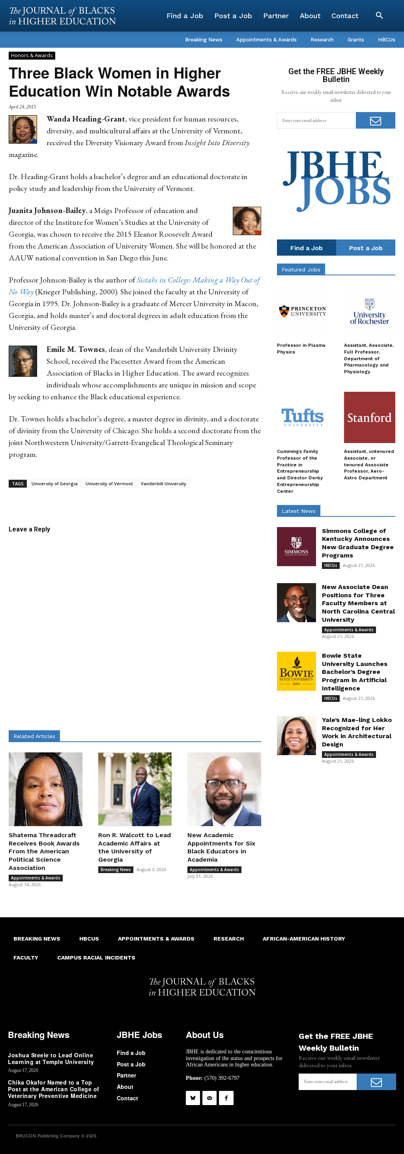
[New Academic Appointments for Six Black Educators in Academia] (224, 789)
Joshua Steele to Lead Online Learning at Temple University (51, 1058)
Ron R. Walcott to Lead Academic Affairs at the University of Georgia (134, 847)
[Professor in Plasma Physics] (302, 311)
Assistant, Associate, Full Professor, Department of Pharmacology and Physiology (369, 358)
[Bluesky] (193, 1098)
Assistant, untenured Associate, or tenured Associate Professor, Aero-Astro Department (369, 465)
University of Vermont (109, 483)
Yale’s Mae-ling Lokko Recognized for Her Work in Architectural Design (357, 732)
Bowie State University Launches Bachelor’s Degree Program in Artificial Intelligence (354, 672)
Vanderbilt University (163, 483)
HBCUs (330, 565)
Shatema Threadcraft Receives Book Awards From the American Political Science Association (44, 851)
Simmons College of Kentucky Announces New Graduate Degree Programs (358, 543)
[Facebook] (226, 1098)
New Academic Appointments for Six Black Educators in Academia (221, 847)
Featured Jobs (301, 269)
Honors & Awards (32, 55)
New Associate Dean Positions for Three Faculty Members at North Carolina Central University (358, 603)
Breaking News (116, 869)
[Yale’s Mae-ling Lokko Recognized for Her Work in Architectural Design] (296, 735)
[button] (379, 16)
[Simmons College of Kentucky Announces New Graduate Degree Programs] (296, 546)
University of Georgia (55, 483)
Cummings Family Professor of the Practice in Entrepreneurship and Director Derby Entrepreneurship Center (300, 471)
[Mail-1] (209, 1098)
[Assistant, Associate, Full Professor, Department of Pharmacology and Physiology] (369, 311)
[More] (211, 500)
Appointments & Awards (35, 878)
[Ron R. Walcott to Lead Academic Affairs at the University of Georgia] (135, 789)
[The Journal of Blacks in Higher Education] (62, 16)
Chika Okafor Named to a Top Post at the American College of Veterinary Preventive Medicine (53, 1089)
